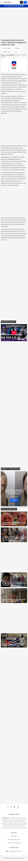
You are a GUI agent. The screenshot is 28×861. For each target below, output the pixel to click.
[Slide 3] (9, 504)
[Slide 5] (13, 504)
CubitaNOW (7, 2)
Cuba (15, 51)
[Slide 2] (7, 504)
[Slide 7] (17, 504)
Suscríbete (14, 836)
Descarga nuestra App (14, 839)
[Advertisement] (14, 23)
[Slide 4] (11, 504)
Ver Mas (14, 500)
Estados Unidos (7, 48)
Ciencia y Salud (6, 51)
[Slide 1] (5, 504)
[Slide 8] (18, 504)
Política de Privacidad (14, 842)
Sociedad (17, 48)
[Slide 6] (15, 504)
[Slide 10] (22, 504)
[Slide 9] (20, 504)
